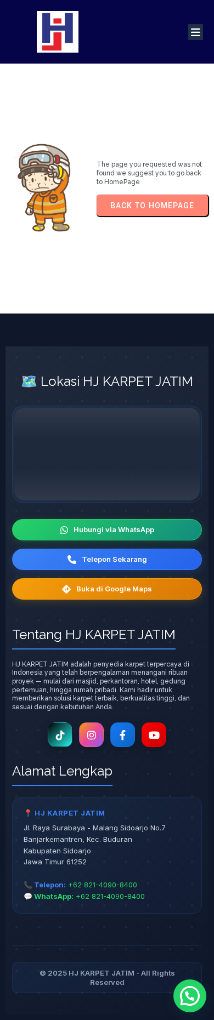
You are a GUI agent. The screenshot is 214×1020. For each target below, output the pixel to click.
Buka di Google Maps (114, 588)
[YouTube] (154, 734)
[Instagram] (91, 734)
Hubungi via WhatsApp (114, 529)
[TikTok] (60, 734)
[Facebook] (122, 734)
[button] (189, 995)
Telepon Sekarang (114, 559)
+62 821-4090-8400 (102, 884)
